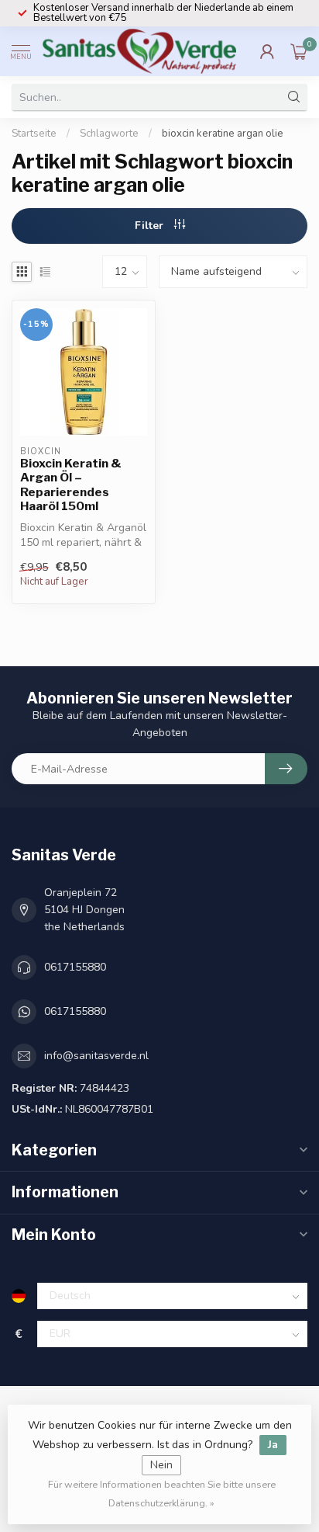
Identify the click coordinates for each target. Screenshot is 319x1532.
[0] (298, 51)
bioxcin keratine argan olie (222, 134)
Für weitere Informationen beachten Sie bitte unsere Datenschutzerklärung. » (162, 1493)
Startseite (34, 134)
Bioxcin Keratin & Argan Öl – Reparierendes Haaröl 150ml (71, 485)
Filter (150, 225)
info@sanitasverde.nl (96, 1055)
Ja (273, 1444)
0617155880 (75, 967)
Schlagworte (109, 134)
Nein (161, 1464)
